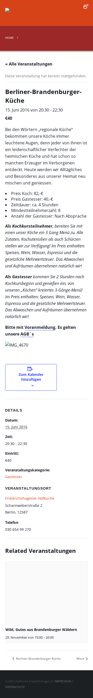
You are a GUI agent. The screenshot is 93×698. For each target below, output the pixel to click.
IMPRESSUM (63, 681)
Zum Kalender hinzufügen (31, 377)
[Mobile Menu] (83, 16)
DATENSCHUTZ (15, 687)
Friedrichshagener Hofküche (29, 498)
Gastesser (13, 476)
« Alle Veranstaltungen (28, 64)
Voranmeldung (40, 327)
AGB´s (27, 334)
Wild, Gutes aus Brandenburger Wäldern (41, 629)
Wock (80, 658)
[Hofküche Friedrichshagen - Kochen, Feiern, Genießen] (19, 13)
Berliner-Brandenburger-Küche (38, 658)
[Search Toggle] (77, 7)
